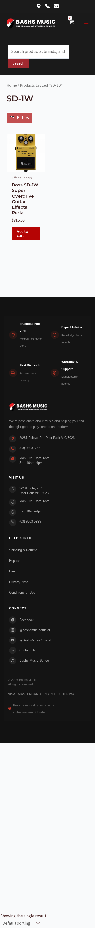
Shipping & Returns (23, 550)
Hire (12, 571)
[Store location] (38, 6)
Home (12, 85)
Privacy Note (18, 582)
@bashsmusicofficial (34, 630)
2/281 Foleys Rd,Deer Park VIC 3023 (34, 490)
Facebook (26, 620)
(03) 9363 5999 (30, 448)
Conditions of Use (22, 592)
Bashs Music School (34, 660)
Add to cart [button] (22, 233)
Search (18, 63)
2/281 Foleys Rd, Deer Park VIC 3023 (47, 438)
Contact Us (27, 650)
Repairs (14, 561)
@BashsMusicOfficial (35, 640)
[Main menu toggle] (86, 24)
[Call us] (47, 6)
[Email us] (56, 6)
